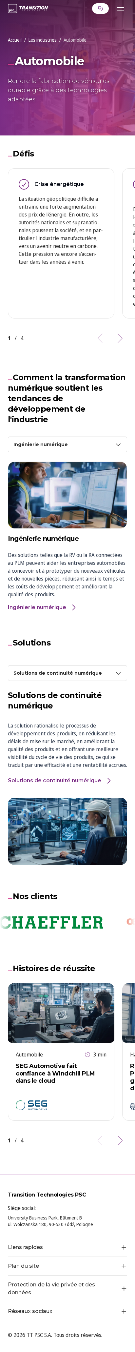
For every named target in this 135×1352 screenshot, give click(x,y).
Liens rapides (25, 1247)
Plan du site (23, 1266)
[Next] (119, 338)
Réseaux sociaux (30, 1311)
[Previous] (101, 338)
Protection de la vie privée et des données (51, 1288)
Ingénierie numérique (37, 607)
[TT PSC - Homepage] (28, 8)
